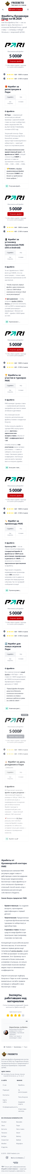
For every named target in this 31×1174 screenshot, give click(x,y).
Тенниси (4, 1133)
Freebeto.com (15, 1153)
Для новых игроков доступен (14, 150)
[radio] (7, 1015)
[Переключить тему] (3, 9)
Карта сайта (5, 1101)
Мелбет (4, 1143)
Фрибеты (21, 1085)
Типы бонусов (23, 1097)
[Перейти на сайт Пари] (15, 45)
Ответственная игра (22, 1110)
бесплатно (16, 25)
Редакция (6, 1090)
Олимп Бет (5, 1140)
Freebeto (9, 1047)
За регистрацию (22, 1091)
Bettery (18, 1136)
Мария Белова (14, 1027)
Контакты (6, 1095)
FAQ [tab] (21, 97)
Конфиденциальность (7, 1107)
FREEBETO (17, 2)
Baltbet (18, 1140)
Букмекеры (17, 1047)
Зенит (18, 1133)
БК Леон (19, 818)
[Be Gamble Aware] (17, 1157)
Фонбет (4, 1122)
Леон (3, 1125)
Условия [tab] (20, 102)
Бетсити (4, 1129)
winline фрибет (17, 951)
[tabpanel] (15, 144)
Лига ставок (20, 1129)
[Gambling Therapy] (15, 1162)
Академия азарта (21, 1103)
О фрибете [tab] (10, 97)
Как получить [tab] (10, 102)
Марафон (19, 1143)
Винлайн (19, 1122)
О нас (5, 1085)
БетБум (3, 1136)
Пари (18, 1125)
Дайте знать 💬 (20, 1007)
